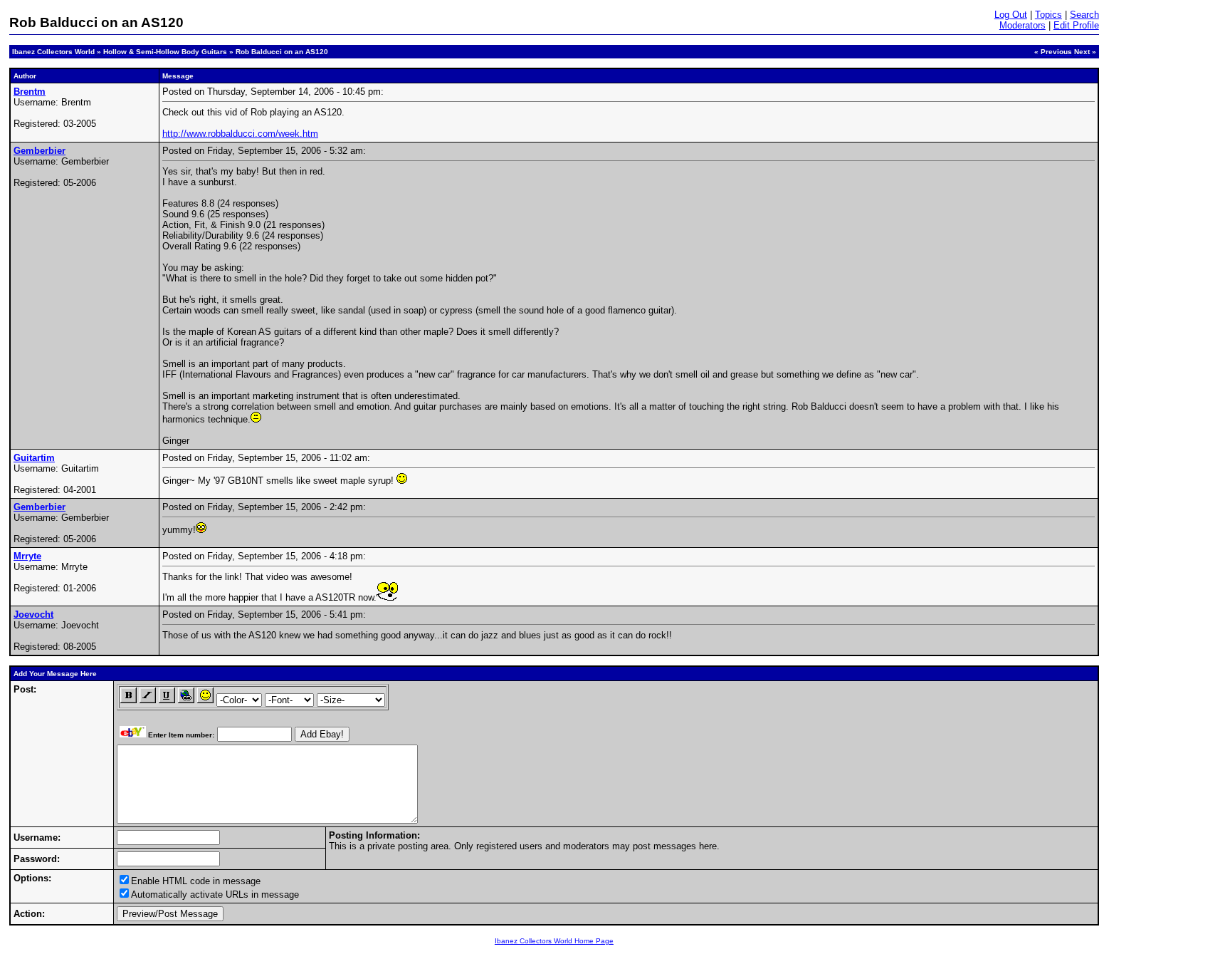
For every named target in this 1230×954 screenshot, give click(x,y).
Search (1084, 14)
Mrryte (27, 556)
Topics (1048, 14)
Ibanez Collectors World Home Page (554, 941)
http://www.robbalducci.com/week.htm (240, 133)
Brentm (30, 91)
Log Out (1010, 14)
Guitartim (34, 457)
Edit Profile (1076, 25)
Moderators (1022, 25)
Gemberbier (39, 150)
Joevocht (33, 614)
